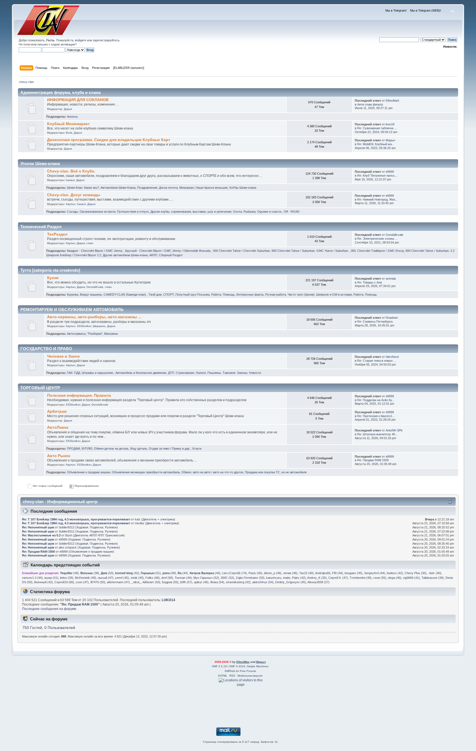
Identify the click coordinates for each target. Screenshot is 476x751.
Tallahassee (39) (432, 577)
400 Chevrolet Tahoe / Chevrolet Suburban (241, 250)
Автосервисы (76, 333)
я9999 (390, 171)
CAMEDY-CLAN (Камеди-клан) (125, 294)
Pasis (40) (255, 573)
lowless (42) (395, 573)
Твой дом (155, 294)
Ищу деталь (138, 448)
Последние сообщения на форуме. (49, 609)
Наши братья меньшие (212, 187)
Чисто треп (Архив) (301, 294)
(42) (127, 573)
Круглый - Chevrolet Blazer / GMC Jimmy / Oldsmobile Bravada (168, 250)
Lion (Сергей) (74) (234, 573)
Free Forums (248, 670)
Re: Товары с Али (369, 282)
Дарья (68, 108)
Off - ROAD (291, 211)
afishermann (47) (118, 582)
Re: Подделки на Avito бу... (375, 400)
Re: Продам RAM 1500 (373, 460)
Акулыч (70, 204)
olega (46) (394, 577)
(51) (151, 573)
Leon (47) (82, 582)
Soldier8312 (66, 527)
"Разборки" (94, 333)
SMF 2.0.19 (219, 666)
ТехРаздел (57, 234)
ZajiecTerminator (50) (250, 577)
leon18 (390, 124)
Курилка (72, 294)
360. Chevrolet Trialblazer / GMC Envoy (377, 250)
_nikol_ (136, 582)
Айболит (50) (151, 582)
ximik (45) (137, 577)
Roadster (392, 317)
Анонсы (72, 116)
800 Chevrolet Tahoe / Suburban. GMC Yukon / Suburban (310, 250)
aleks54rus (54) (263, 582)
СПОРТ (168, 294)
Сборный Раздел (170, 255)
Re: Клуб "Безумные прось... (377, 175)
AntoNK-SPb (394, 430)
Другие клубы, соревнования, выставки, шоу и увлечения (190, 211)
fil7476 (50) (97, 582)
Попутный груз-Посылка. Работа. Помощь (205, 294)
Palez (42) (299, 577)
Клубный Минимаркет (68, 124)
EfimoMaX (392, 100)
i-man (89, 243)
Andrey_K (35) (317, 577)
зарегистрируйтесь (106, 40)
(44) (183, 573)
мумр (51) (51, 577)
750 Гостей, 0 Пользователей (48, 628)
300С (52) (227, 577)
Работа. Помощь (365, 294)
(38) (89, 573)
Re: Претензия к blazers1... (376, 416)
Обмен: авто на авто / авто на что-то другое (212, 472)
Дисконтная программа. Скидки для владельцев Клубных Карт (108, 140)
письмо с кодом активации (56, 44)
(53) (107, 573)
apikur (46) (201, 582)
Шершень (99, 326)
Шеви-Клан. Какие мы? (83, 187)
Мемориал (186, 187)
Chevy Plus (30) (415, 573)
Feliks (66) (152, 577)
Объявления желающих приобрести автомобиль (146, 472)
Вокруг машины (91, 294)
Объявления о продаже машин (88, 472)
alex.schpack (68, 547)
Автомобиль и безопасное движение (140, 372)
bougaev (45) (354, 573)
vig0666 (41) (411, 577)
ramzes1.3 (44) (32, 577)
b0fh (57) (186, 582)
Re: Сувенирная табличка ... (377, 128)
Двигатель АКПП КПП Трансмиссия (99, 535)
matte (286, 577)
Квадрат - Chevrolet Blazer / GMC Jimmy (95, 250)
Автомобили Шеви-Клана (118, 187)
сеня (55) (379, 577)
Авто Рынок (58, 456)
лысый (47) (105, 577)
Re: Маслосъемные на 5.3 (41, 535)
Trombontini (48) (361, 577)
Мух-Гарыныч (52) (206, 577)
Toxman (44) (183, 577)
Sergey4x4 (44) (374, 573)
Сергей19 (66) (64, 582)
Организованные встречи (97, 211)
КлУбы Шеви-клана (242, 187)
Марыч (390, 140)
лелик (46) (290, 573)
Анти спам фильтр (370, 104)
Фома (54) (217, 582)
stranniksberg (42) (238, 582)
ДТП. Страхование (181, 372)
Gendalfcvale (394, 234)
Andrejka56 (322, 573)
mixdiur (139, 523)
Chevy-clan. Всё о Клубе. (71, 171)
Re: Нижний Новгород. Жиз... (377, 199)
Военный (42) (43, 582)
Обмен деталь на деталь (111, 448)
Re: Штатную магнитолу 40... (377, 434)
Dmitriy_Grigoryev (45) (290, 582)
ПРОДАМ (73, 448)
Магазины (111, 333)
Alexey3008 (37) (318, 582)
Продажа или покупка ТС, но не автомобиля (276, 472)
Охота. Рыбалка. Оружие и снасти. (257, 211)
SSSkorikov (84, 326)
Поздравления (147, 187)
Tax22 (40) (306, 573)
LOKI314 (168, 600)
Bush (68, 535)
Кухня (52, 278)
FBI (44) (337, 573)
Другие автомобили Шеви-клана (125, 255)
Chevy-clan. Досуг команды (73, 195)
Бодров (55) (170, 582)
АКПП (153, 255)
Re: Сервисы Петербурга (375, 321)
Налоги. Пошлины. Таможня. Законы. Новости (228, 372)
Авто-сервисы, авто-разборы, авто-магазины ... (94, 317)
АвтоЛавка (57, 427)
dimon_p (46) (273, 573)
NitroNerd (392, 356)
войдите (80, 40)
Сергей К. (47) (338, 577)
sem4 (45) (122, 577)
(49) (69, 573)
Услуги (196, 448)
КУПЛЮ (87, 448)
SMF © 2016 (237, 666)
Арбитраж (57, 411)
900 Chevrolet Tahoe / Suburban (427, 250)
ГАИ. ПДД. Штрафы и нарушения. (90, 372)
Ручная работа (275, 294)
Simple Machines (257, 666)
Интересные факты (250, 294)
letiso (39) (66, 577)
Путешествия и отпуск (133, 211)
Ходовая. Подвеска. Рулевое (96, 527)
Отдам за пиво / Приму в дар (169, 448)
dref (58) (167, 577)
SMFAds (230, 670)
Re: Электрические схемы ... (377, 238)
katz (137, 519)
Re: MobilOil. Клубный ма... (375, 144)
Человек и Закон (63, 356)
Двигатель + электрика (158, 519)
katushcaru (273, 577)
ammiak (391, 278)
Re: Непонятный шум (38, 527)
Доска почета (168, 187)
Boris (69, 132)
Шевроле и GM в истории (334, 294)
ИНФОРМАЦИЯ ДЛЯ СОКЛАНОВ (78, 100)
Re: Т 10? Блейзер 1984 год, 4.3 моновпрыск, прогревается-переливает (76, 519)
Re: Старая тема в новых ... (376, 360)
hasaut (70, 180)
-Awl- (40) (434, 573)
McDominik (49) (85, 577)
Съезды (72, 211)
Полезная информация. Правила (79, 395)
